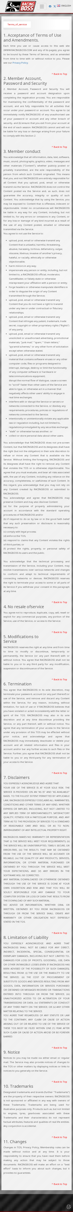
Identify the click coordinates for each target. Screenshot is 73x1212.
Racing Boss (20, 6)
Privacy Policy (20, 62)
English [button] (66, 5)
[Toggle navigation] (42, 6)
